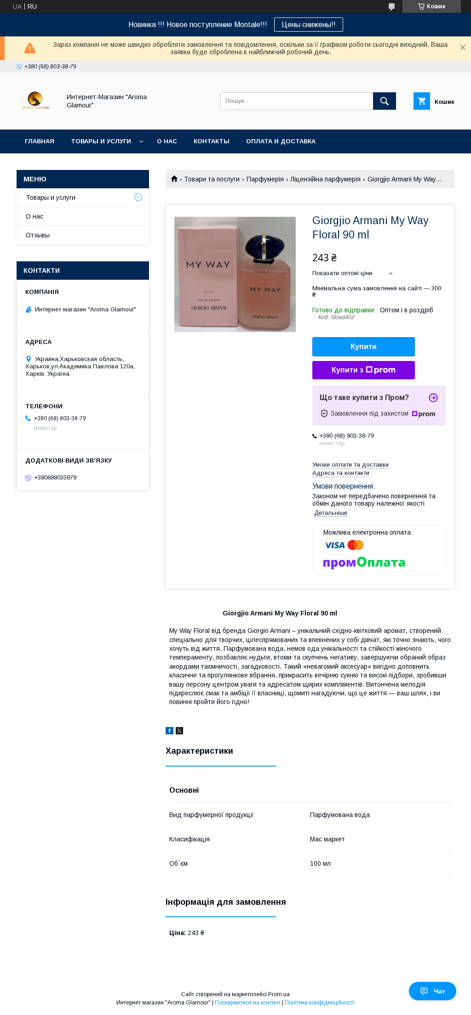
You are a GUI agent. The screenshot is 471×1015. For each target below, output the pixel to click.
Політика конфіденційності (320, 1002)
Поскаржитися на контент (248, 1002)
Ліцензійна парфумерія (325, 179)
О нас (167, 141)
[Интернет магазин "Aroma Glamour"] (36, 117)
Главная (39, 141)
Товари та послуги (212, 179)
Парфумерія (265, 179)
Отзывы (38, 235)
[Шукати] (384, 101)
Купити (363, 346)
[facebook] (169, 732)
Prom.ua (279, 994)
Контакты (212, 141)
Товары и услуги (101, 141)
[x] (179, 732)
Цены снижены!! (308, 24)
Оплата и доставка (281, 141)
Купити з (347, 370)
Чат (439, 991)
